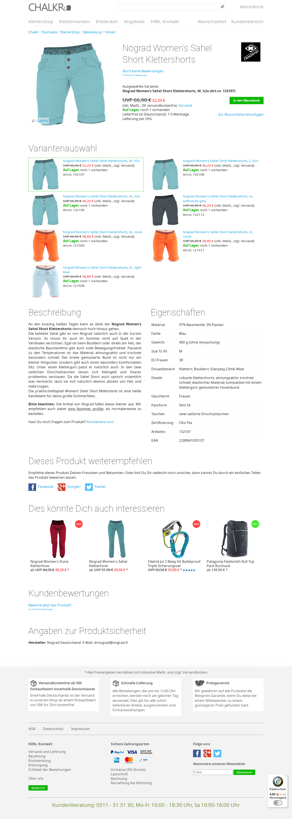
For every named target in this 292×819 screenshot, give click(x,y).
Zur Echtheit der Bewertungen (134, 75)
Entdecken (107, 21)
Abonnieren (244, 772)
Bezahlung (37, 756)
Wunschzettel (212, 21)
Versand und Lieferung (47, 751)
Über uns (35, 778)
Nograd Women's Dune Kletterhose (49, 565)
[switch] (278, 802)
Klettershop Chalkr (49, 7)
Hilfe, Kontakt (165, 21)
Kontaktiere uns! (100, 421)
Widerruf (38, 788)
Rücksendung (39, 760)
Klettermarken (74, 21)
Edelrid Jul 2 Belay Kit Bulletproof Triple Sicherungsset (173, 566)
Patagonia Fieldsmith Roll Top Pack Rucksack (230, 565)
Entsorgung (38, 765)
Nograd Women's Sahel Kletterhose (108, 565)
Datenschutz (53, 728)
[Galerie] (70, 125)
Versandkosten (195, 672)
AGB (31, 728)
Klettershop (40, 21)
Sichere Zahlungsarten (130, 744)
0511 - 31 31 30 (114, 804)
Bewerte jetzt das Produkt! (49, 605)
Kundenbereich (247, 21)
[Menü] (285, 776)
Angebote (134, 21)
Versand (185, 105)
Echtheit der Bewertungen (49, 769)
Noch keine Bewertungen (143, 71)
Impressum (80, 728)
